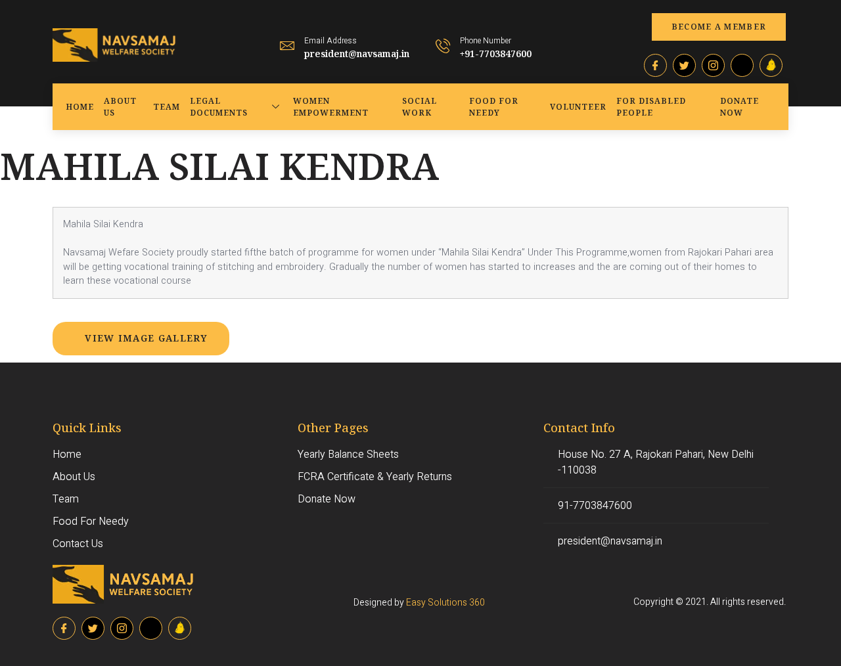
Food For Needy (493, 106)
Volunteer (578, 106)
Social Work (419, 106)
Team (166, 106)
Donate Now (739, 106)
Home (80, 106)
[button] (719, 27)
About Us (120, 106)
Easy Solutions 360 (445, 603)
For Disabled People (651, 106)
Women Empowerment (331, 106)
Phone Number (485, 41)
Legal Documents (219, 106)
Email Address (330, 41)
